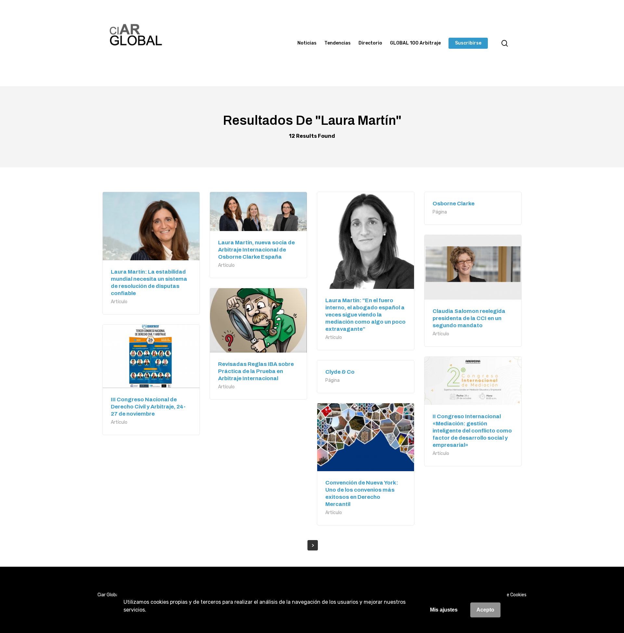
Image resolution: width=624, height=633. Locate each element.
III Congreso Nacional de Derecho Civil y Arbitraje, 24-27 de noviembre (148, 406)
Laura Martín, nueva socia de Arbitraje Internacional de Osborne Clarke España (256, 249)
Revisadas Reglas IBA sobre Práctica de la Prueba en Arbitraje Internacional (256, 371)
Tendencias (337, 43)
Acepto (485, 610)
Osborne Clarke (453, 203)
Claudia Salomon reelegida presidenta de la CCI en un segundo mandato (469, 318)
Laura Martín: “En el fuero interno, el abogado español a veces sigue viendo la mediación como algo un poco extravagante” (365, 314)
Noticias (307, 43)
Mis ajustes (444, 610)
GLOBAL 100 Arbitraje (415, 43)
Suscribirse (468, 43)
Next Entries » (312, 545)
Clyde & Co (340, 372)
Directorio (370, 43)
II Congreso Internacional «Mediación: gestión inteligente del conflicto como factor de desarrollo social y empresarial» (472, 430)
